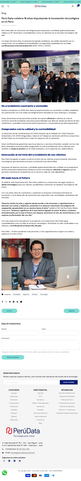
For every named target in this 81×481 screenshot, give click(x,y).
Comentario (5, 338)
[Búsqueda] (8, 6)
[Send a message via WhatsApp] (4, 472)
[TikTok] (14, 461)
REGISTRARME (68, 382)
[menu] (2, 6)
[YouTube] (20, 461)
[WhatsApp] (21, 302)
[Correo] (17, 302)
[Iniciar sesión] (72, 6)
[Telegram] (14, 302)
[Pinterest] (10, 302)
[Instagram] (9, 461)
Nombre (4, 329)
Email (43, 329)
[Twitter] (6, 302)
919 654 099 (24, 449)
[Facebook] (2, 302)
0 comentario (12, 25)
